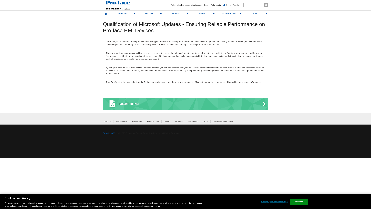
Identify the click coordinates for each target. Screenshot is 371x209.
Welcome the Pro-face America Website (186, 5)
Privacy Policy (193, 121)
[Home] (125, 5)
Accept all (298, 202)
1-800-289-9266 (121, 121)
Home (106, 14)
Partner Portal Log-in (212, 5)
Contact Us (107, 121)
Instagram (178, 121)
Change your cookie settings (223, 121)
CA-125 (205, 121)
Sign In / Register (232, 5)
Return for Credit (153, 121)
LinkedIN (167, 121)
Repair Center (137, 121)
